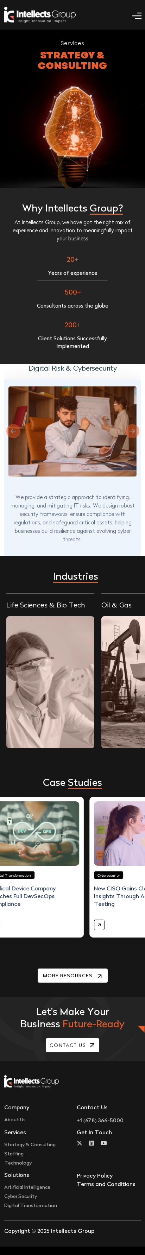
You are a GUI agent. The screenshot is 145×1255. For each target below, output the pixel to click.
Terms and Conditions (106, 1183)
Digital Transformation (30, 1205)
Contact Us (68, 1045)
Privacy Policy (95, 1175)
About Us (15, 1119)
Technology (18, 1163)
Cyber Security (20, 1196)
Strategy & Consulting (30, 1144)
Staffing (14, 1153)
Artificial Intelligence (27, 1187)
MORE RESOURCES (68, 975)
